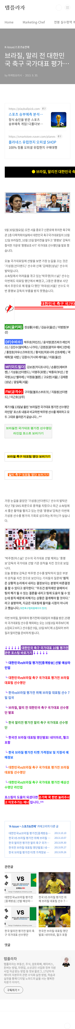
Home (9, 22)
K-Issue (14, 826)
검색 (59, 8)
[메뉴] (67, 7)
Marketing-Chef (34, 22)
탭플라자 (15, 8)
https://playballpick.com (24, 108)
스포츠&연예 (29, 826)
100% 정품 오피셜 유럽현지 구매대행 (33, 147)
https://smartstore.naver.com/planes (32, 136)
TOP (67, 1026)
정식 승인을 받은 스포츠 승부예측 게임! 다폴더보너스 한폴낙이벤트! (26, 121)
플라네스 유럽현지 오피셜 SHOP (32, 142)
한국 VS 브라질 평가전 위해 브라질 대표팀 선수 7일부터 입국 (29, 840)
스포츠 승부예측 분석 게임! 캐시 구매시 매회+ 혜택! (25, 114)
